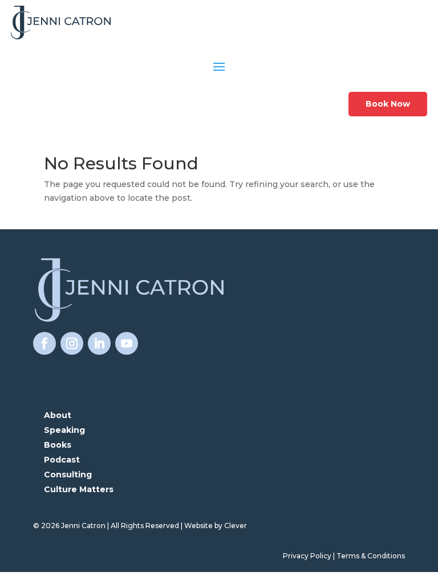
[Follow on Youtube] (126, 343)
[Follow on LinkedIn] (99, 343)
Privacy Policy (307, 555)
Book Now (388, 104)
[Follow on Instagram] (71, 343)
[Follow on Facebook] (44, 343)
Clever (235, 525)
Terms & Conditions (370, 555)
